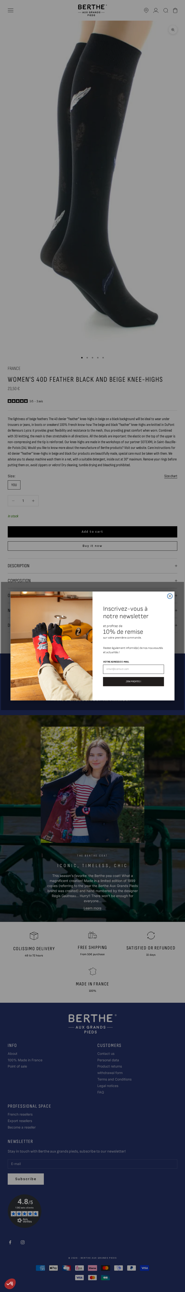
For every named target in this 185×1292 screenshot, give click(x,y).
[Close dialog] (169, 596)
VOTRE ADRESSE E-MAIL (116, 661)
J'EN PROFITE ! (133, 681)
